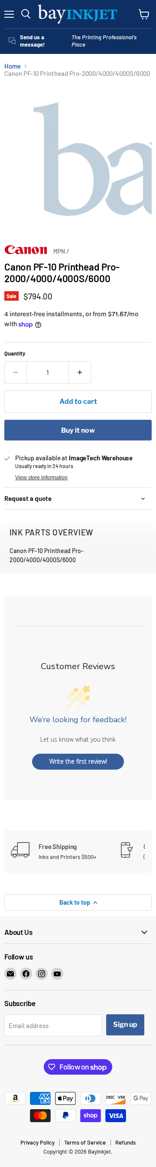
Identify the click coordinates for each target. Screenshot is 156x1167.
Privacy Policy (37, 1142)
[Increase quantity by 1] (80, 372)
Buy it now (78, 430)
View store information (41, 478)
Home (12, 66)
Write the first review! (78, 761)
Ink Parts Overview (51, 532)
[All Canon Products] (26, 252)
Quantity (15, 353)
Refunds (125, 1142)
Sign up (125, 1024)
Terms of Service (85, 1142)
